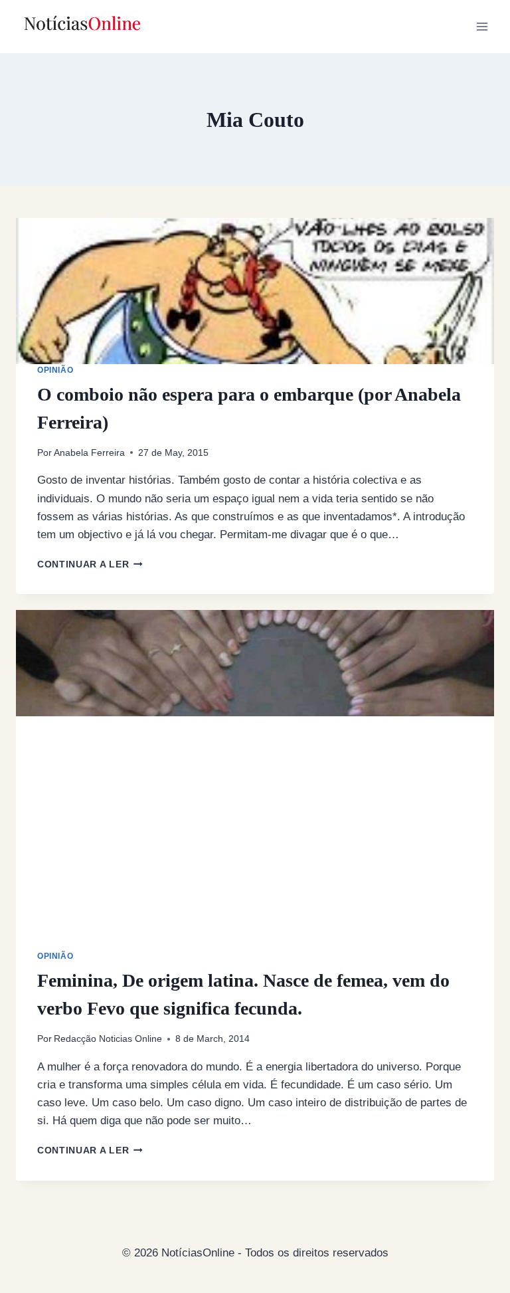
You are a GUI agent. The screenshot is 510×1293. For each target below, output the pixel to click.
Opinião (55, 370)
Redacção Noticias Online (108, 1039)
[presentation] (255, 291)
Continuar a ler (90, 564)
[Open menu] (481, 26)
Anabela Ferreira (89, 453)
